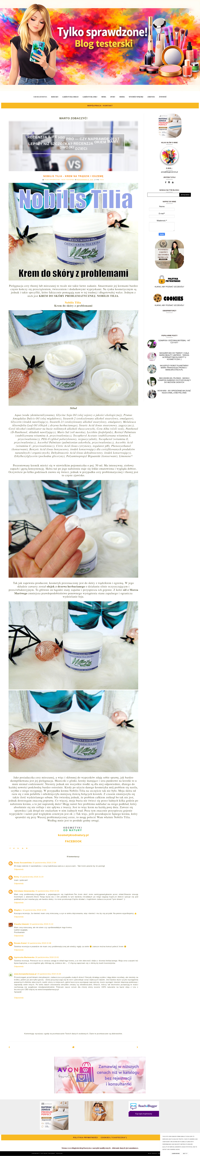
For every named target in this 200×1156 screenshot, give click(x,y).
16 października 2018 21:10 (41, 924)
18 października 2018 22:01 (47, 957)
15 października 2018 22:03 (47, 891)
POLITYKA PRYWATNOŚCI (85, 1137)
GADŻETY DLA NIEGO (70, 97)
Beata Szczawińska (23, 863)
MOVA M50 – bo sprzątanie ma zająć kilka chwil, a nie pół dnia (174, 392)
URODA (122, 97)
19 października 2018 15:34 (49, 974)
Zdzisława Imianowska (24, 891)
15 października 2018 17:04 (44, 863)
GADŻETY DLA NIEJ (90, 97)
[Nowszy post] (9, 1047)
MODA (103, 97)
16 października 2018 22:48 (39, 943)
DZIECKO (54, 97)
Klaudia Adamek (21, 924)
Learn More (176, 1153)
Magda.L (18, 910)
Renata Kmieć (20, 943)
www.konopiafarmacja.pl (25, 974)
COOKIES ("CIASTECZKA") (114, 1137)
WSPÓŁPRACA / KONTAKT (100, 106)
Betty (16, 877)
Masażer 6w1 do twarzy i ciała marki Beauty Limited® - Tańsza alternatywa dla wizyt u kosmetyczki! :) (174, 356)
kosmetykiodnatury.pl (73, 835)
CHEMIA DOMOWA (40, 97)
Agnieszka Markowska (24, 957)
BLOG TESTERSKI (50, 1153)
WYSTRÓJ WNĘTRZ (136, 97)
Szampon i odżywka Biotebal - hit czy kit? (174, 341)
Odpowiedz (19, 869)
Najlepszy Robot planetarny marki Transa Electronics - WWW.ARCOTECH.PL (174, 368)
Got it (185, 1153)
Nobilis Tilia (73, 302)
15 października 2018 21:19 (31, 877)
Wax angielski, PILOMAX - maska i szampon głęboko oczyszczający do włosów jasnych (174, 380)
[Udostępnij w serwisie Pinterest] (27, 848)
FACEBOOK (73, 841)
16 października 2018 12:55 (34, 910)
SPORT (112, 97)
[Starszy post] (137, 1047)
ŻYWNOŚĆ (163, 97)
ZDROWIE (151, 97)
